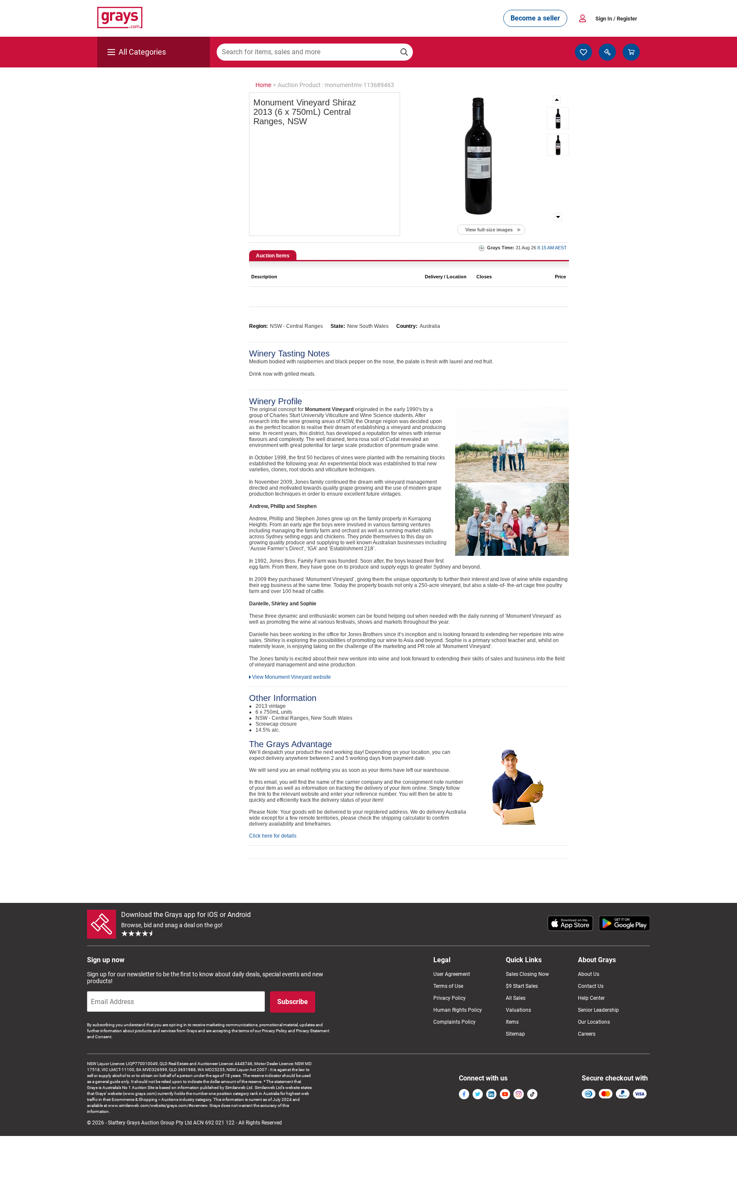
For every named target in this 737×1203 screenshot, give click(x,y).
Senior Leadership (598, 1010)
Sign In (616, 18)
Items (512, 1022)
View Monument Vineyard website (291, 677)
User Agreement (451, 974)
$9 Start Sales (522, 986)
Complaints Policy (454, 1022)
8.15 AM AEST (552, 247)
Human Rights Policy (457, 1010)
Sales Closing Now (527, 974)
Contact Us (591, 986)
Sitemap (515, 1034)
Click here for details (272, 836)
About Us (588, 974)
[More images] (557, 99)
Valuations (518, 1010)
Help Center (591, 998)
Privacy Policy (449, 998)
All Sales (515, 998)
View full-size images (489, 229)
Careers (586, 1034)
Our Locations (594, 1022)
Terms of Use (448, 986)
